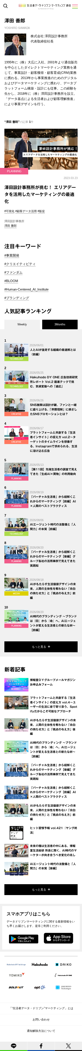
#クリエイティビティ (20, 264)
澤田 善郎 (10, 225)
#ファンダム (13, 272)
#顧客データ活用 (26, 211)
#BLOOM (11, 281)
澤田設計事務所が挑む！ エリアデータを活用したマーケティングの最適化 (40, 194)
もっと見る (39, 646)
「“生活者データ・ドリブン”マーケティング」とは (41, 1008)
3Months (59, 324)
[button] (75, 6)
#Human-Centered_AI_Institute (26, 289)
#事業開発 (11, 255)
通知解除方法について (41, 1030)
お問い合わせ (41, 1019)
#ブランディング (16, 298)
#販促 (41, 211)
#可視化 (9, 211)
